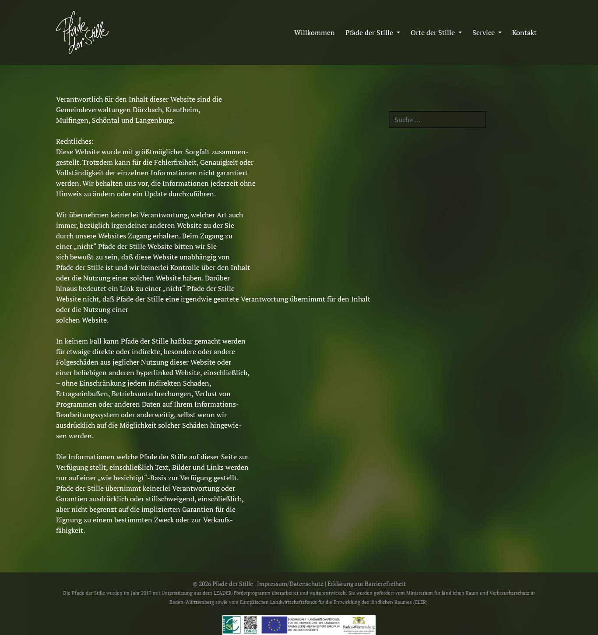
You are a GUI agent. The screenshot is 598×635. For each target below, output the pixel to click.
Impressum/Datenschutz (290, 584)
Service (484, 32)
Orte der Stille (434, 32)
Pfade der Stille (370, 32)
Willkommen (314, 32)
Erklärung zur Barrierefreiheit (366, 584)
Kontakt (524, 32)
